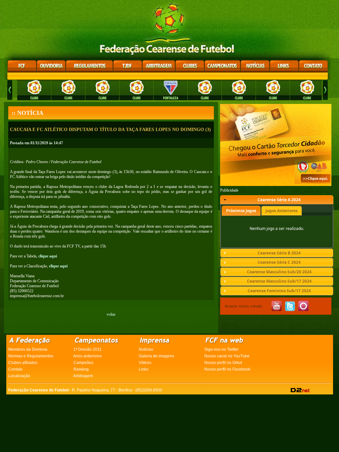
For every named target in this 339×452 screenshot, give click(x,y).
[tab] (276, 199)
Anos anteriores (87, 356)
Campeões (83, 362)
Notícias (146, 349)
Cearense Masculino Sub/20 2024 (279, 272)
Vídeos (145, 362)
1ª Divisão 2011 (87, 349)
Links (143, 369)
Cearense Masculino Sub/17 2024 (279, 281)
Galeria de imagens (156, 356)
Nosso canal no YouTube (227, 356)
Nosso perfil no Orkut (223, 362)
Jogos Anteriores (282, 210)
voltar (111, 314)
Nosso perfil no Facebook (227, 369)
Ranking (81, 369)
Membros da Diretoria (27, 349)
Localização (19, 376)
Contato (15, 369)
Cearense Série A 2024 (279, 200)
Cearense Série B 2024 (279, 253)
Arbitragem (83, 376)
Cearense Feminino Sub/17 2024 (279, 291)
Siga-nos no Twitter (221, 349)
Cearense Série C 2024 (279, 262)
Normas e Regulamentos (30, 356)
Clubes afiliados (22, 362)
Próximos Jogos (241, 210)
